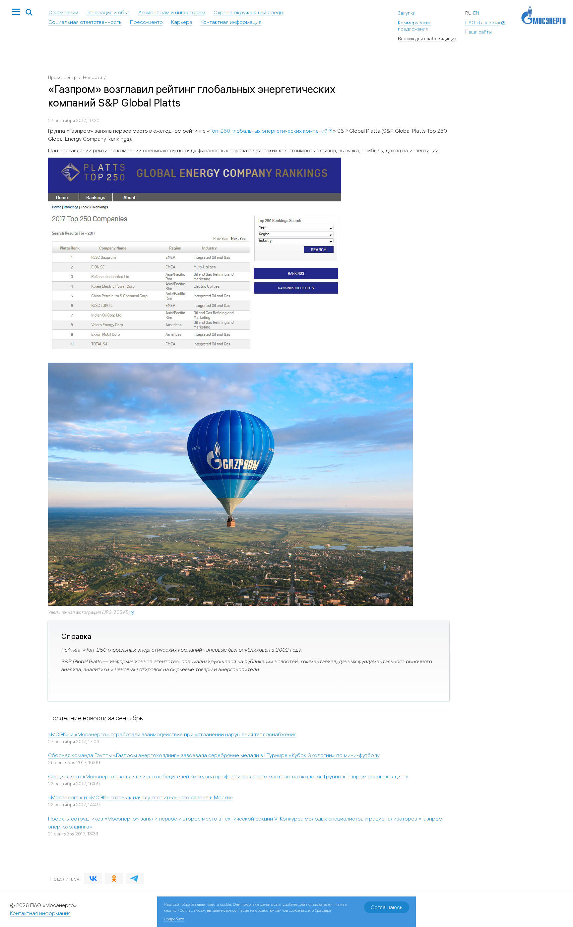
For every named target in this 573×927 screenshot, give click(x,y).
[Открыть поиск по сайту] (29, 12)
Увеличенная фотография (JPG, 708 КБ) (89, 612)
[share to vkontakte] (93, 878)
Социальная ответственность (85, 22)
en (476, 13)
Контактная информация (231, 22)
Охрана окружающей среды (248, 12)
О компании (63, 12)
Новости (92, 77)
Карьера (181, 22)
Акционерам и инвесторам (171, 12)
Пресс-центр (146, 22)
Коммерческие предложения (414, 26)
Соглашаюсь (387, 907)
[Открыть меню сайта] (16, 12)
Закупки (406, 13)
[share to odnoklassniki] (114, 878)
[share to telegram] (135, 878)
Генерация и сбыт (108, 12)
